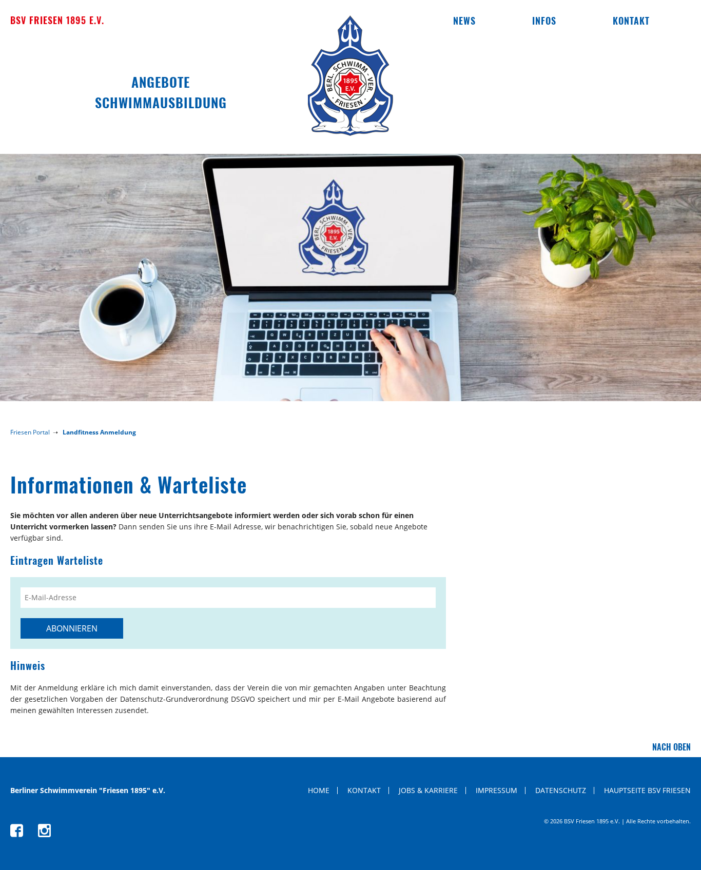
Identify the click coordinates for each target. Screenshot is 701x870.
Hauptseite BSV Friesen (647, 790)
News (464, 20)
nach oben (671, 747)
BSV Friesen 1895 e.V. (57, 20)
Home (318, 790)
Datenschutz (560, 790)
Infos (544, 20)
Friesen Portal (30, 432)
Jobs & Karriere (428, 790)
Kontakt (631, 20)
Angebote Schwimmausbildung (161, 92)
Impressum (496, 790)
